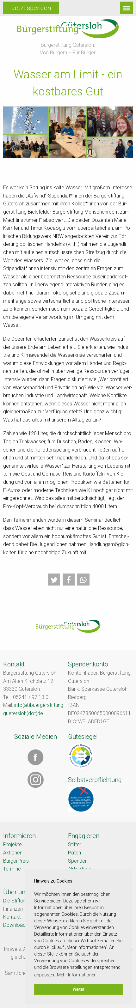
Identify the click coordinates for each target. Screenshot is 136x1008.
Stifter (74, 844)
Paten (74, 853)
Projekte (12, 844)
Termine (12, 869)
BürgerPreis (16, 861)
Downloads (15, 925)
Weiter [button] (78, 989)
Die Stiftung (15, 901)
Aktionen (12, 853)
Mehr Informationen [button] (76, 974)
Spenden (78, 861)
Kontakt (12, 917)
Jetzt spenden (31, 8)
